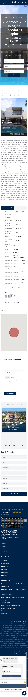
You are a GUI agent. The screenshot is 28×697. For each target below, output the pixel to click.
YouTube (5, 572)
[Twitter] (14, 90)
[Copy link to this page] (2, 90)
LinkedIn (5, 569)
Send (13, 686)
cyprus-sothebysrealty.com (16, 689)
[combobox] (6, 71)
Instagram (6, 563)
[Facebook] (6, 90)
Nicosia (4, 546)
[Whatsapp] (18, 90)
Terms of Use (4, 611)
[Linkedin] (2, 94)
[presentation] (12, 442)
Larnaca (4, 543)
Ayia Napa (4, 541)
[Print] (18, 94)
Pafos (3, 535)
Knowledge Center (7, 525)
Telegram (5, 575)
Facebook (5, 560)
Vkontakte (6, 566)
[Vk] (6, 94)
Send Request (14, 75)
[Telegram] (10, 90)
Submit (11, 676)
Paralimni (4, 552)
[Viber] (22, 90)
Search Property (14, 494)
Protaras (4, 549)
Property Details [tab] (8, 208)
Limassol (4, 538)
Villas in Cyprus (14, 302)
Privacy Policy (4, 613)
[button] (14, 331)
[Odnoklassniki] (10, 94)
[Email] (14, 94)
